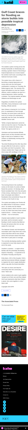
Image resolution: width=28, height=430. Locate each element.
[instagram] (4, 404)
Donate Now (6, 382)
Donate (23, 2)
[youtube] (4, 410)
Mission (5, 376)
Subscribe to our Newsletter (9, 391)
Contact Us (5, 394)
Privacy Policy (6, 385)
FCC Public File (6, 388)
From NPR (6, 290)
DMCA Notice (6, 398)
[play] (2, 428)
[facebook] (4, 401)
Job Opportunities (7, 379)
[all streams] (26, 428)
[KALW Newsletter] (14, 319)
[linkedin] (4, 407)
